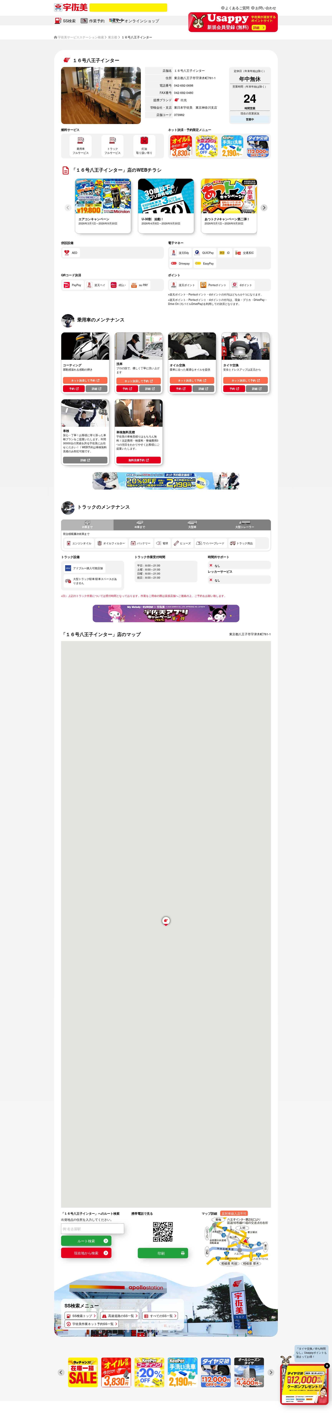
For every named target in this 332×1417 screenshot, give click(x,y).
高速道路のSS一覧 (121, 1316)
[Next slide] (264, 207)
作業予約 (97, 20)
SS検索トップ (82, 1316)
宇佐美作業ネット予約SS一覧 (93, 1324)
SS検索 (69, 20)
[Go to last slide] (61, 1372)
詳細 (94, 388)
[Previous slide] (68, 207)
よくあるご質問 (237, 7)
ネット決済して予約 (83, 380)
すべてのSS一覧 (161, 1316)
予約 (72, 388)
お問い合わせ (265, 7)
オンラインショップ (141, 20)
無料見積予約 (137, 460)
